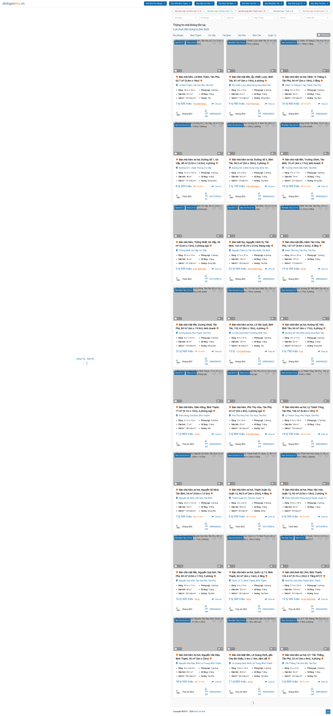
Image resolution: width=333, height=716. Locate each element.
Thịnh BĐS (187, 196)
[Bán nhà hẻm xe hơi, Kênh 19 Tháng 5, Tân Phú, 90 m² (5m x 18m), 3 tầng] (304, 56)
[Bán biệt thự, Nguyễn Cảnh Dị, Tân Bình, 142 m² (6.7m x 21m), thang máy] (251, 221)
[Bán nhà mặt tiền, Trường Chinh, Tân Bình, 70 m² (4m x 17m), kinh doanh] (304, 139)
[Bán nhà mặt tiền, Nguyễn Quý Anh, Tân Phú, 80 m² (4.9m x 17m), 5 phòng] (198, 551)
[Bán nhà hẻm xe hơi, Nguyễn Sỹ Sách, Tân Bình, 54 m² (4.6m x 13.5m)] (198, 469)
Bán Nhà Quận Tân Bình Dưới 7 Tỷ (315, 11)
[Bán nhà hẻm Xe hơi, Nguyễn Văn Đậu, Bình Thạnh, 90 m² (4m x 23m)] (198, 634)
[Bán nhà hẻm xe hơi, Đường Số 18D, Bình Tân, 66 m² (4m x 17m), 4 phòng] (304, 304)
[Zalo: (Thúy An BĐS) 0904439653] (206, 444)
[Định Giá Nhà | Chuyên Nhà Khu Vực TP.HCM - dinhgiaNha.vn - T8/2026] (13, 4)
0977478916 (215, 196)
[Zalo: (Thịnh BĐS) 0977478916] (206, 196)
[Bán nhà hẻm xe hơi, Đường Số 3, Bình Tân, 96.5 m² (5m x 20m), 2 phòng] (251, 139)
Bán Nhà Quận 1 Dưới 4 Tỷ (283, 11)
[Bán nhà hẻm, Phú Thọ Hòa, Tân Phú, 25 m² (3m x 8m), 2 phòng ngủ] (251, 386)
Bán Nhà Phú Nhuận (154, 3)
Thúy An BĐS (188, 444)
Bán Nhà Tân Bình (226, 3)
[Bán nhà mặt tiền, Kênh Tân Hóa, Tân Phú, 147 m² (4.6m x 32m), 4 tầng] (304, 221)
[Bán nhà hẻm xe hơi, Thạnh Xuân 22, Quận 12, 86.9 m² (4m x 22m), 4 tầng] (251, 469)
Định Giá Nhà (199, 711)
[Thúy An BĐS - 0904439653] (178, 444)
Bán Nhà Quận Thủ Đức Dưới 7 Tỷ (219, 11)
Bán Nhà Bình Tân (272, 3)
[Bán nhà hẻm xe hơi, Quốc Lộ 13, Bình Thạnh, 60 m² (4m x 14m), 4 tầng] (251, 551)
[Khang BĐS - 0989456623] (178, 113)
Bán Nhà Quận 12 (295, 3)
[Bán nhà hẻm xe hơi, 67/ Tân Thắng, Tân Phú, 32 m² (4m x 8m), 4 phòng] (304, 634)
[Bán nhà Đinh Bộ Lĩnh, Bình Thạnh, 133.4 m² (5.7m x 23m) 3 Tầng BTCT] (304, 551)
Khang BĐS (187, 114)
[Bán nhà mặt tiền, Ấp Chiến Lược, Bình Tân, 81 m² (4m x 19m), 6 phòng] (251, 56)
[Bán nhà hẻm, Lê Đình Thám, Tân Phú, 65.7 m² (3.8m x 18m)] (198, 56)
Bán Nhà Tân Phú (249, 3)
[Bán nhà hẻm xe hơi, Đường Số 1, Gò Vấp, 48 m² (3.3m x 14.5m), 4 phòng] (198, 139)
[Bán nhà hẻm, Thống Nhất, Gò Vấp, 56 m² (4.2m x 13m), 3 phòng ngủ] (198, 221)
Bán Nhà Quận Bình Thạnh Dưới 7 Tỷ (251, 11)
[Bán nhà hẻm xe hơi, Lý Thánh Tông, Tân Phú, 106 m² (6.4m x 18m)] (304, 386)
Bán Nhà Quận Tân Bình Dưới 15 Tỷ (188, 11)
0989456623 (215, 114)
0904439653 (215, 444)
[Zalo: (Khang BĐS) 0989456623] (206, 114)
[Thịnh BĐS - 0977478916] (178, 196)
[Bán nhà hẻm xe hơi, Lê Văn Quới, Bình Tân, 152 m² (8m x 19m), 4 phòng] (251, 304)
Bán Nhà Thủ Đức (318, 3)
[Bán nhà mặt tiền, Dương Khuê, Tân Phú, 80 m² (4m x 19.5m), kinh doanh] (198, 304)
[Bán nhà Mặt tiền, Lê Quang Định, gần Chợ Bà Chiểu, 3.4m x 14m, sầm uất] (251, 634)
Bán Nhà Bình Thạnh (179, 3)
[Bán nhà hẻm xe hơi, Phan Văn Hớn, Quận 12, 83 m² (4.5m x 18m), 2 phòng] (304, 469)
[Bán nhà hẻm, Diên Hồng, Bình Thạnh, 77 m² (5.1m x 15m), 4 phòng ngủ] (198, 386)
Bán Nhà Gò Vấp (203, 3)
